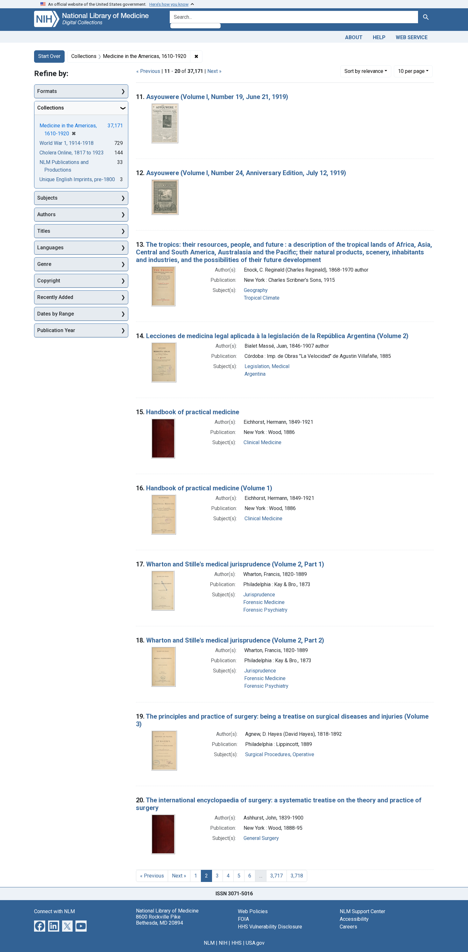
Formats (47, 91)
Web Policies (253, 911)
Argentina (255, 374)
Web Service (412, 37)
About (354, 37)
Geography (256, 290)
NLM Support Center (362, 911)
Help (379, 37)
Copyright (48, 281)
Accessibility (354, 919)
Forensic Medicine (264, 602)
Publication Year (56, 330)
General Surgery (261, 838)
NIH (223, 943)
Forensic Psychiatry (265, 610)
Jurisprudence (259, 595)
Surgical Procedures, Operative (279, 754)
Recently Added (55, 297)
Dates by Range (55, 314)
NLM (209, 943)
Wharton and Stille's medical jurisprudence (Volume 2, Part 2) (235, 640)
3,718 (297, 876)
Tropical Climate (262, 298)
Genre (44, 264)
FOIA (243, 919)
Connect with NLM (54, 911)
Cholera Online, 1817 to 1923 (71, 153)
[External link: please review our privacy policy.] (39, 925)
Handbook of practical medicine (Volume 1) (209, 488)
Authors (46, 214)
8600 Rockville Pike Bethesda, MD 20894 (159, 920)
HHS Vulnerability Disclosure (270, 927)
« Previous (148, 71)
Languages (50, 248)
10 (411, 71)
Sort (363, 71)
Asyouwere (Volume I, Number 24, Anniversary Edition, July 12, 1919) (246, 173)
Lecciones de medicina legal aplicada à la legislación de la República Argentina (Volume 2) (277, 336)
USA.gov (255, 943)
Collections (50, 108)
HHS (236, 943)
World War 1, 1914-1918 (66, 143)
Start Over (49, 56)
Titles (43, 231)
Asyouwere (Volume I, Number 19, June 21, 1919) (217, 97)
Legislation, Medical (267, 366)
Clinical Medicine (262, 442)
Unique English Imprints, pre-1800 (77, 179)
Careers (348, 927)
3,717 (276, 876)
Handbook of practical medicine (192, 412)
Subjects (47, 198)
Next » (214, 71)
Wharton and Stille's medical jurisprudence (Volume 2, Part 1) (235, 564)
